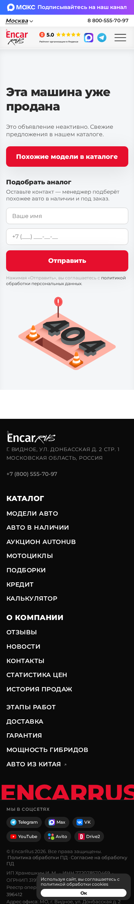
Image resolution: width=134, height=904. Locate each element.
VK (87, 822)
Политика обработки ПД (38, 857)
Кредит (20, 584)
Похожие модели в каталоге (67, 156)
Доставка (25, 721)
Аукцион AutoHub (41, 541)
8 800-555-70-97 (108, 20)
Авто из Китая (36, 764)
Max (60, 822)
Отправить (67, 260)
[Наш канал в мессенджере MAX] (88, 37)
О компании (35, 617)
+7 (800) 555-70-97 (31, 473)
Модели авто (32, 513)
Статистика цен (37, 674)
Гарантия (24, 735)
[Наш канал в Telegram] (101, 37)
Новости (23, 646)
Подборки (26, 570)
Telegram (28, 822)
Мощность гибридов (47, 749)
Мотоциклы (29, 555)
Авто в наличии (37, 527)
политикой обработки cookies (74, 884)
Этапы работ (31, 707)
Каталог (25, 498)
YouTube (27, 836)
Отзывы (21, 632)
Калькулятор (31, 598)
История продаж (39, 689)
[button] (120, 38)
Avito (61, 836)
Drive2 (93, 836)
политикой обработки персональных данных (66, 280)
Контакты (25, 660)
